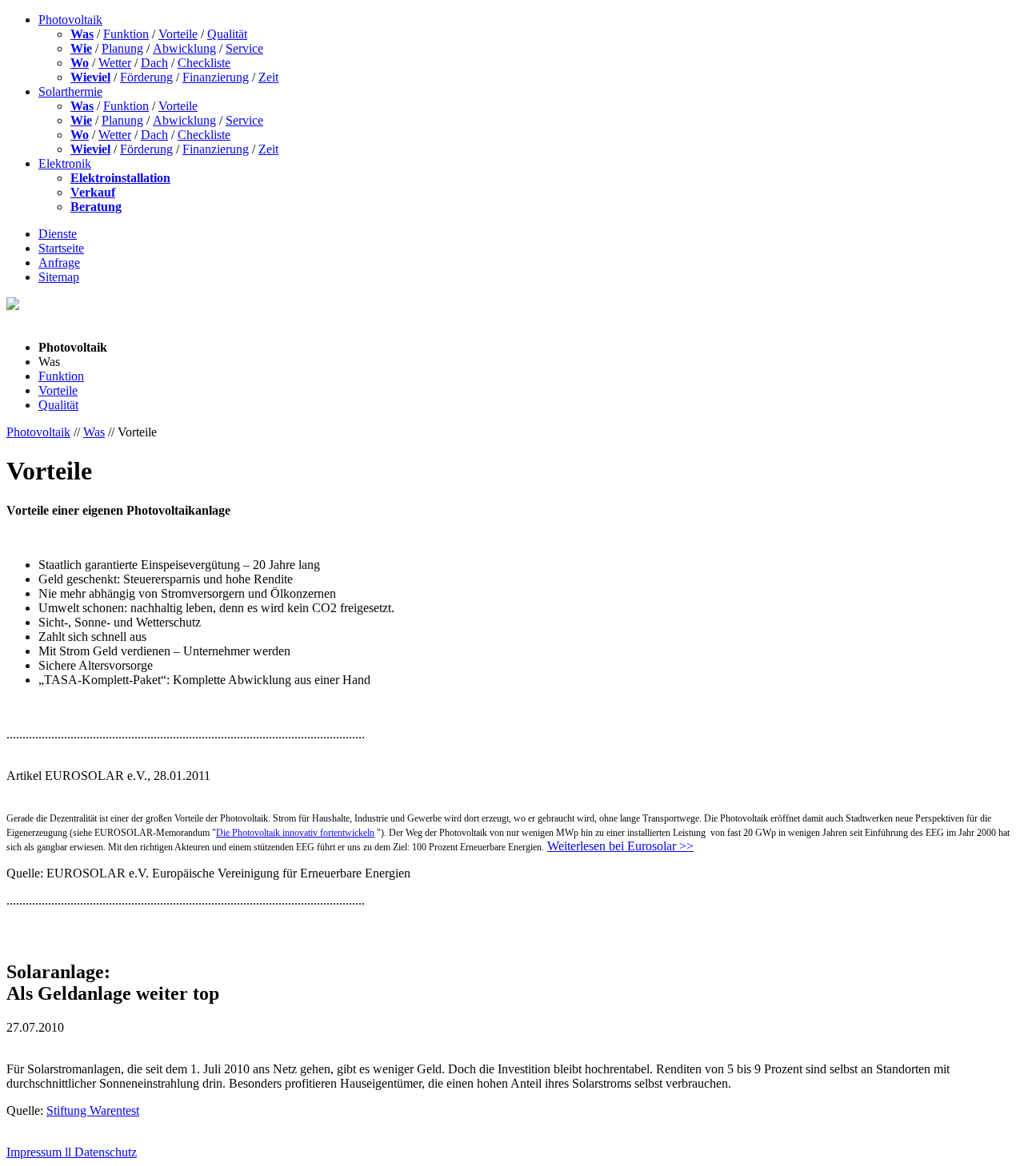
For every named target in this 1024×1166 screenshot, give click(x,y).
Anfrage (59, 262)
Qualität (227, 34)
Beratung (96, 206)
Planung (122, 48)
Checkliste (204, 63)
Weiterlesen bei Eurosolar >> (620, 846)
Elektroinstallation (120, 178)
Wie (81, 48)
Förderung (146, 77)
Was (82, 34)
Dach (154, 63)
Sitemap (58, 277)
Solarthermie (70, 91)
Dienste (57, 234)
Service (244, 48)
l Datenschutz (102, 1152)
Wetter (114, 63)
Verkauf (92, 192)
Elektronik (64, 163)
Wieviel (90, 77)
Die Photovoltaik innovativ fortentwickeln (295, 832)
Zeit (268, 77)
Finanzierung (215, 77)
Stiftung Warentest (92, 1110)
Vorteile (178, 34)
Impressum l (37, 1152)
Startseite (61, 248)
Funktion (126, 34)
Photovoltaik (70, 19)
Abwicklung (184, 48)
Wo (79, 63)
